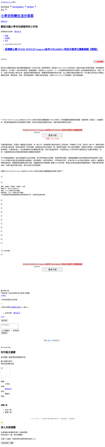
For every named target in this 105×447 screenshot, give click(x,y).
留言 (18, 307)
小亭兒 (3, 295)
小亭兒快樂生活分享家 (17, 16)
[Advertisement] (35, 94)
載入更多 (4, 320)
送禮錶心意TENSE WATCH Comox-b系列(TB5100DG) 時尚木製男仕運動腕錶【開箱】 (52, 49)
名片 (6, 40)
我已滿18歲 (5, 443)
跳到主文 (4, 21)
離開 (11, 443)
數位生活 (17, 31)
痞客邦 (13, 307)
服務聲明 (72, 418)
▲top (3, 316)
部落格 (7, 38)
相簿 (6, 36)
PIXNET (37, 418)
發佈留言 (4, 333)
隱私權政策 (64, 418)
